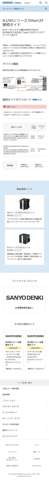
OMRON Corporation (12, 445)
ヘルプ (37, 445)
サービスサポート (10, 412)
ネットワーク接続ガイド (14, 8)
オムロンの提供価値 (11, 424)
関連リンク (36, 452)
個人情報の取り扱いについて (12, 459)
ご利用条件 (36, 459)
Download (41, 149)
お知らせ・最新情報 (11, 388)
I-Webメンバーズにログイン (13, 112)
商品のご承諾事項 (12, 466)
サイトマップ (12, 452)
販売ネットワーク (10, 430)
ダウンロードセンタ (11, 406)
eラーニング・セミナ (11, 418)
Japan (27, 3)
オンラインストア (10, 436)
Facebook (37, 466)
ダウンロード (41, 137)
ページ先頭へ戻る (24, 382)
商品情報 (6, 394)
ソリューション (9, 400)
